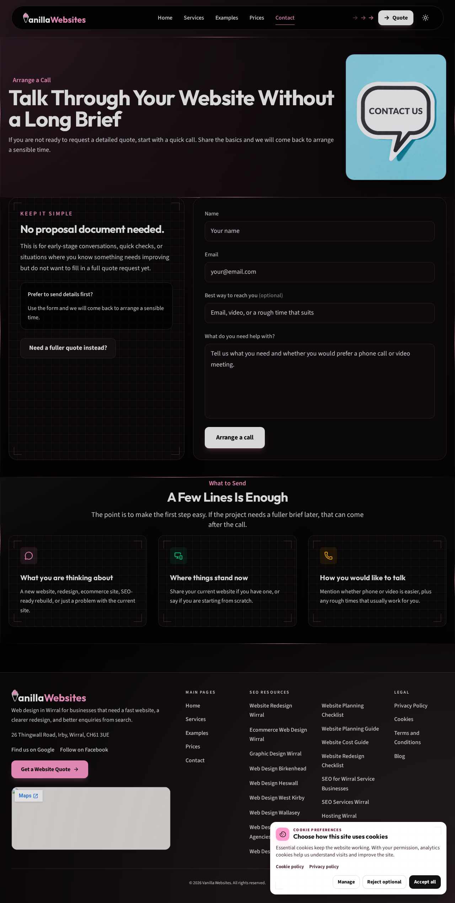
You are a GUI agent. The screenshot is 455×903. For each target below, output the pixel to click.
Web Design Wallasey (275, 813)
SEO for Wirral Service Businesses (348, 783)
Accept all (425, 882)
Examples (226, 18)
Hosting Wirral (339, 816)
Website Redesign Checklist (343, 760)
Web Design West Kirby (277, 798)
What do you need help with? (240, 336)
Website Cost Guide (345, 742)
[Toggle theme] (425, 17)
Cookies (403, 719)
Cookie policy (290, 866)
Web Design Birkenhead (278, 769)
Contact (285, 18)
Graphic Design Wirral (275, 754)
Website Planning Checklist (343, 710)
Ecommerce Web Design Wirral (278, 734)
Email (211, 254)
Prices (257, 18)
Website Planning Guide (350, 729)
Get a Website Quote (45, 769)
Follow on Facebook (84, 750)
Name (212, 214)
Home (165, 18)
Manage (346, 882)
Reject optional (384, 882)
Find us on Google (32, 750)
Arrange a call (234, 437)
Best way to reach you (244, 295)
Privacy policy (324, 866)
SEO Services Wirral (345, 802)
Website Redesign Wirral (271, 710)
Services (194, 18)
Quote (400, 18)
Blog (399, 756)
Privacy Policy (411, 706)
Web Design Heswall (274, 783)
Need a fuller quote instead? (68, 347)
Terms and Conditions (407, 737)
